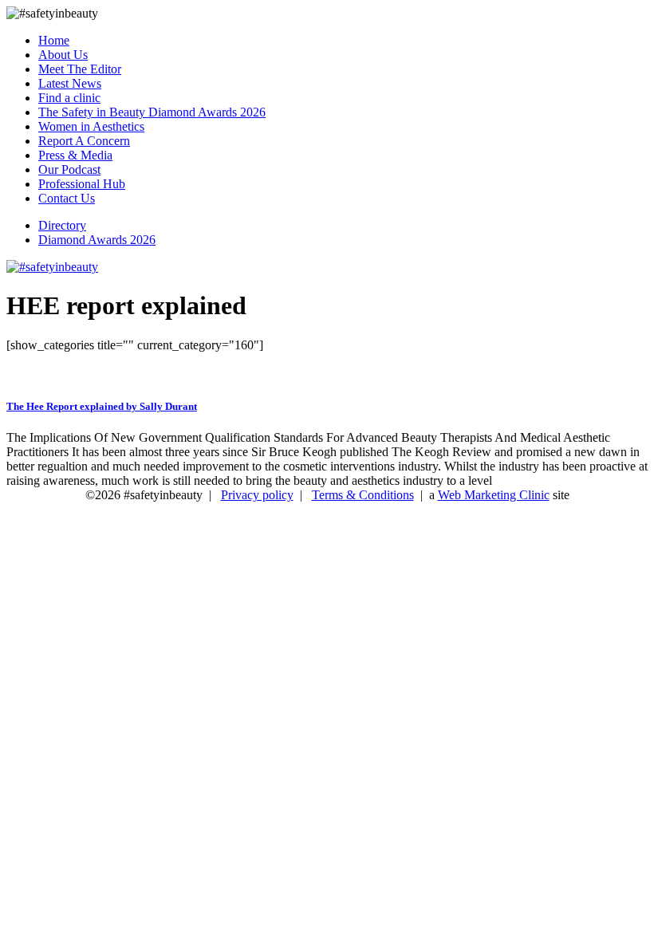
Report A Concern (84, 141)
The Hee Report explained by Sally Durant (101, 406)
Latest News (69, 83)
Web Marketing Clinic (494, 495)
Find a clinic (69, 97)
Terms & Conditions (363, 495)
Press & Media (75, 155)
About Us (63, 54)
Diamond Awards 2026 (97, 239)
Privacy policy (257, 495)
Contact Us (66, 198)
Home (53, 40)
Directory (62, 225)
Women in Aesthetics (91, 126)
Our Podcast (69, 169)
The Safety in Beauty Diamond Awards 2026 (152, 112)
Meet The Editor (79, 69)
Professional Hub (81, 184)
